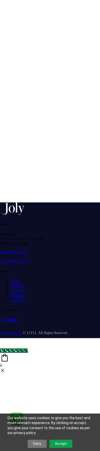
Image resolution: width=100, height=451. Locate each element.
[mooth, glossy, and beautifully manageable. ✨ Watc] (16, 79)
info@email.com (13, 252)
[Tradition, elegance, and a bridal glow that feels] (50, 188)
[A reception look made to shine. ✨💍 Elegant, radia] (84, 168)
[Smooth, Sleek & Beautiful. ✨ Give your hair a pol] (16, 188)
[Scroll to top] (3, 343)
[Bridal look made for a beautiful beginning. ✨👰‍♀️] (50, 12)
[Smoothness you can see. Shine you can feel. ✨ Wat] (84, 12)
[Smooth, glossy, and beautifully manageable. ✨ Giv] (50, 168)
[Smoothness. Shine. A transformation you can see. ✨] (84, 188)
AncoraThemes (11, 333)
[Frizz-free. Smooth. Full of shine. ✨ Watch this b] (16, 168)
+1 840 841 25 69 (14, 261)
